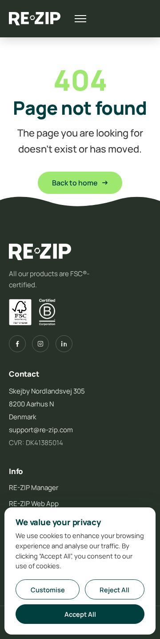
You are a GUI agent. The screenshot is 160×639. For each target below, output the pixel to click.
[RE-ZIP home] (34, 18)
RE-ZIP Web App (34, 503)
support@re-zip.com (41, 429)
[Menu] (80, 18)
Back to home (75, 183)
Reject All (114, 589)
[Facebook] (17, 343)
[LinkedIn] (64, 343)
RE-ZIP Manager (33, 487)
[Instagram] (40, 343)
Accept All (80, 614)
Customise (48, 589)
